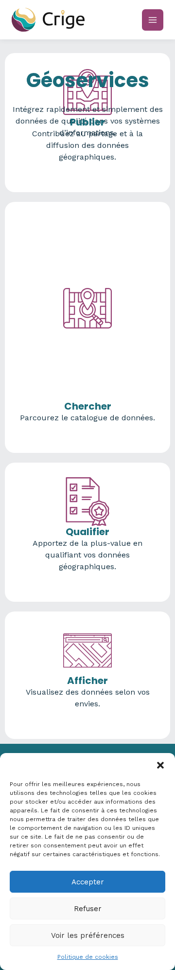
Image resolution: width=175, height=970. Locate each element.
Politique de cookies (87, 956)
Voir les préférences (87, 935)
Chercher (87, 406)
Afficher (87, 680)
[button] (160, 765)
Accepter (87, 882)
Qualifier (87, 532)
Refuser (88, 908)
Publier (87, 122)
